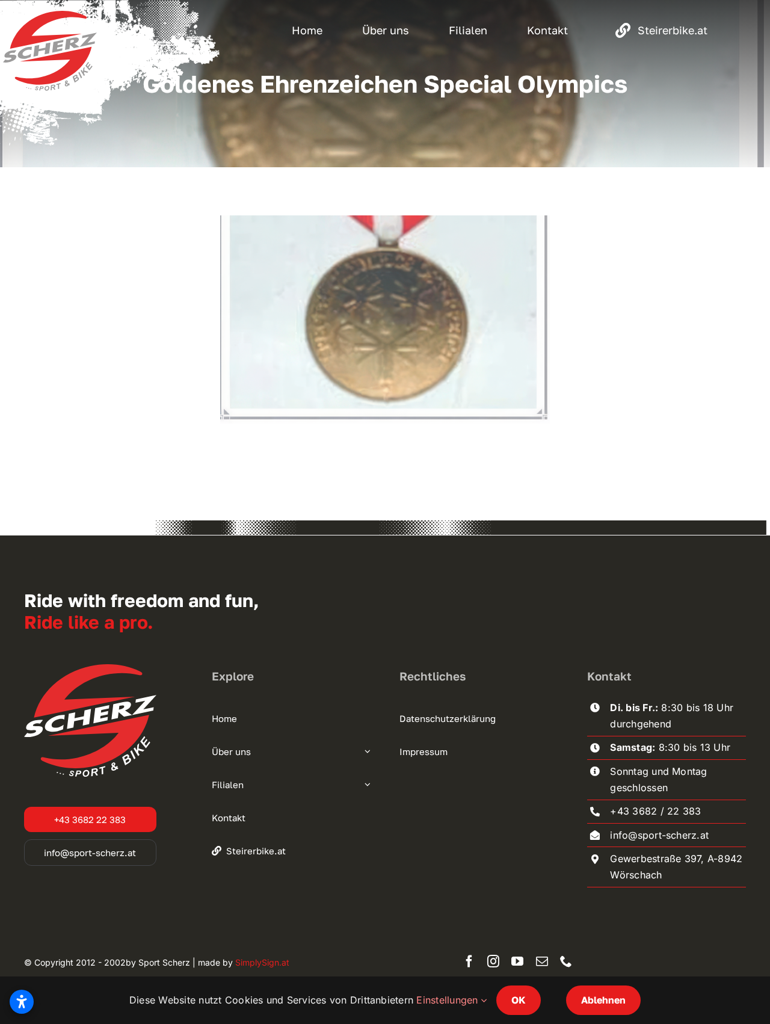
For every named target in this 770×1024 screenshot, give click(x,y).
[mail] (542, 961)
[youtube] (517, 961)
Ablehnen (603, 1000)
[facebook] (469, 961)
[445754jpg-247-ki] (384, 220)
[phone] (566, 961)
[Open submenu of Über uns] (365, 751)
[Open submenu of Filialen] (365, 784)
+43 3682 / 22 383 (655, 811)
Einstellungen (448, 1000)
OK (518, 1000)
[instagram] (493, 961)
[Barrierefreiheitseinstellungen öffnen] (22, 1002)
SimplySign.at (262, 962)
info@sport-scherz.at (659, 835)
